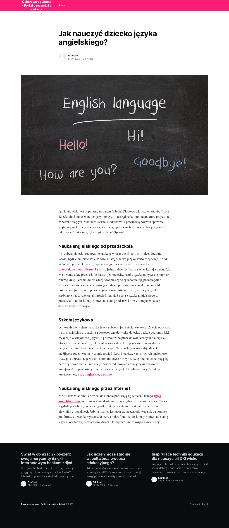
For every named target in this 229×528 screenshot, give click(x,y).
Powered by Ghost (199, 504)
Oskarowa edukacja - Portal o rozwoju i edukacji (43, 504)
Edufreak (72, 55)
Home (61, 5)
